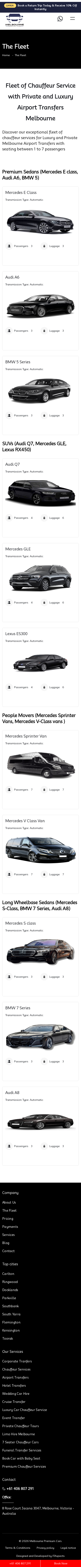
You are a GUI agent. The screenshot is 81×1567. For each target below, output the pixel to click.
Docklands (10, 1290)
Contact (8, 1251)
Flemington (11, 1322)
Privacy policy (45, 1547)
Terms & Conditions (17, 1547)
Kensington (11, 1330)
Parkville (9, 1298)
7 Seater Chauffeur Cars (20, 1442)
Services (8, 1235)
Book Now (60, 1563)
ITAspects (59, 1555)
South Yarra (11, 1314)
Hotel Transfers (14, 1385)
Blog (5, 1243)
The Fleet (20, 55)
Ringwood (10, 1282)
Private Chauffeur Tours (20, 1426)
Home (6, 55)
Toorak (7, 1338)
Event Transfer (13, 1418)
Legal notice (68, 1547)
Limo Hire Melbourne (18, 1434)
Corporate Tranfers (17, 1361)
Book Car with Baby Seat (21, 1458)
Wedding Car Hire (16, 1394)
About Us (9, 1202)
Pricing (7, 1218)
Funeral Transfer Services (21, 1450)
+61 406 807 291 (20, 1489)
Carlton (8, 1274)
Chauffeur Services (16, 1369)
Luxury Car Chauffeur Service (24, 1410)
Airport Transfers (15, 1377)
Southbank (10, 1306)
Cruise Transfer (14, 1402)
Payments (10, 1227)
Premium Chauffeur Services (24, 1466)
